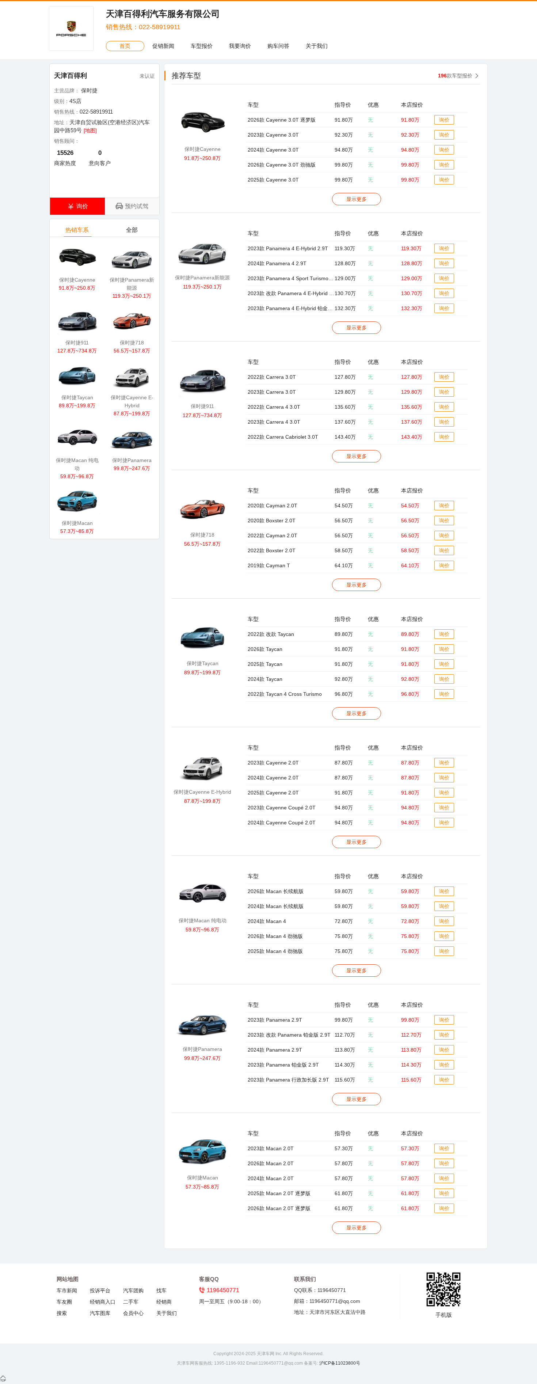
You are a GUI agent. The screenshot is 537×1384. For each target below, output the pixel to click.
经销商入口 (102, 1302)
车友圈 (64, 1302)
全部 (132, 230)
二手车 (130, 1302)
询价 (444, 120)
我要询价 (240, 46)
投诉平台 (100, 1290)
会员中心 (133, 1313)
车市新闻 (67, 1290)
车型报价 (202, 46)
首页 (124, 46)
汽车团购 (133, 1290)
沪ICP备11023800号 (339, 1363)
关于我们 (317, 46)
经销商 (164, 1302)
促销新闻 (163, 46)
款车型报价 (455, 76)
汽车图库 (100, 1313)
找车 (161, 1290)
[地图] (90, 130)
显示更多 (356, 199)
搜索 (62, 1313)
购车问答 (278, 46)
